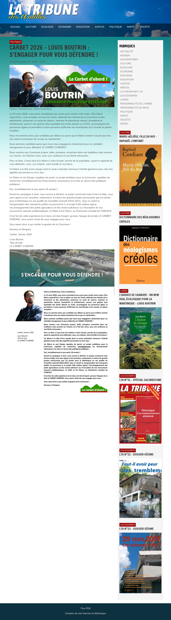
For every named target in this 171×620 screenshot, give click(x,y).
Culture (125, 132)
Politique (15, 42)
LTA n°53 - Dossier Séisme (136, 528)
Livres (123, 291)
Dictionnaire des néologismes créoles (139, 219)
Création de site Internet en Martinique (85, 613)
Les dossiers (127, 376)
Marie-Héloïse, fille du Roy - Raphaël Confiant (138, 138)
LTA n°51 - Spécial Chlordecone (140, 380)
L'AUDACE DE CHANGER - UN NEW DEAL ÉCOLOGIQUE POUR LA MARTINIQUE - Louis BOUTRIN (139, 299)
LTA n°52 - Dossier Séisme (136, 454)
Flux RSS (86, 608)
